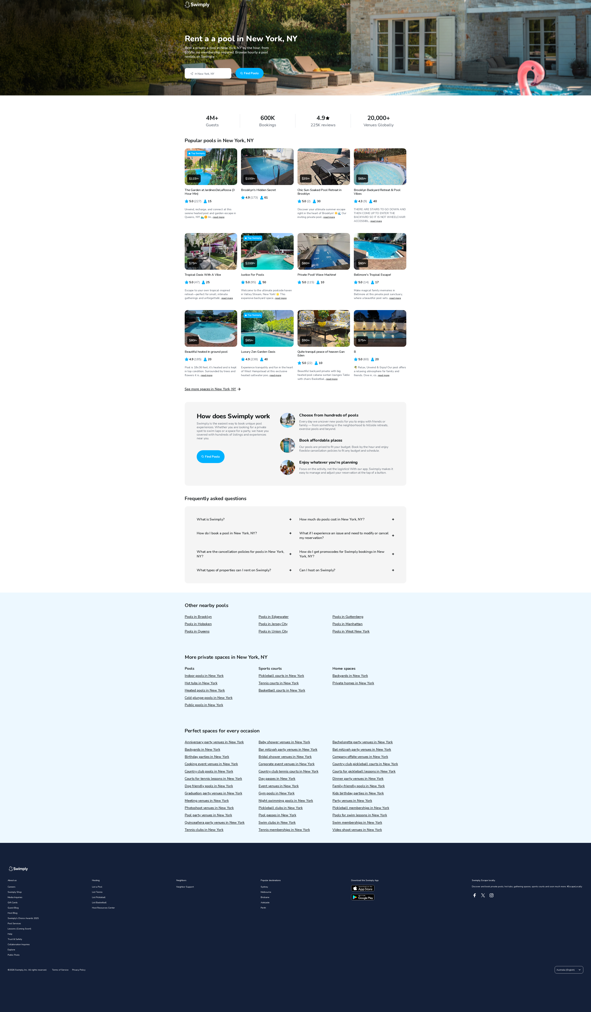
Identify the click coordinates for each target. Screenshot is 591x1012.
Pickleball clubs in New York (281, 808)
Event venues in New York (279, 786)
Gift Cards (13, 902)
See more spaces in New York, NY (210, 389)
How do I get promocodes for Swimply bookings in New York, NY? (341, 554)
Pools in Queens (197, 631)
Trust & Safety (15, 939)
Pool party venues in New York (208, 815)
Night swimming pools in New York (286, 800)
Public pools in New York (204, 705)
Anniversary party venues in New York (214, 742)
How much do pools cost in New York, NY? (331, 519)
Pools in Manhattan (347, 624)
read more (218, 217)
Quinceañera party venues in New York (215, 822)
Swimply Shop (15, 892)
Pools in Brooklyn (198, 616)
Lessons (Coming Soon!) (19, 928)
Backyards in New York (350, 675)
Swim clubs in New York (277, 822)
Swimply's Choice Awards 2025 (23, 918)
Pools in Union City (273, 631)
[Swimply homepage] (295, 5)
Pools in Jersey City (273, 624)
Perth (263, 907)
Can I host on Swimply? (317, 570)
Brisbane (265, 897)
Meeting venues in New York (207, 800)
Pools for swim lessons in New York (359, 815)
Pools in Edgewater (274, 616)
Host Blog (12, 913)
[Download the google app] (362, 897)
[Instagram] (491, 895)
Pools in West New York (351, 631)
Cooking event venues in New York (211, 764)
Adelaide (265, 902)
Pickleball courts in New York (281, 675)
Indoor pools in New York (204, 675)
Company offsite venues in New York (360, 756)
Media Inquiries (15, 897)
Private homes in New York (353, 683)
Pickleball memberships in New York (360, 808)
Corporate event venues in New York (287, 764)
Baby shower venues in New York (284, 742)
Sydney (264, 886)
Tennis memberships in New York (284, 829)
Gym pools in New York (276, 793)
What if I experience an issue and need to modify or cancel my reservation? (344, 535)
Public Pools (14, 954)
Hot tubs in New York (201, 683)
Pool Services (14, 923)
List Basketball (99, 902)
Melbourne (266, 892)
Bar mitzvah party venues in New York (288, 749)
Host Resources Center (103, 907)
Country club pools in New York (209, 771)
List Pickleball (98, 897)
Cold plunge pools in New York (209, 697)
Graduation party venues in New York (213, 793)
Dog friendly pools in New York (209, 786)
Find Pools (251, 73)
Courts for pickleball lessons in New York (364, 771)
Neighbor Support (185, 886)
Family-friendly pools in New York (358, 786)
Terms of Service (60, 969)
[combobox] (208, 73)
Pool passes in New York (277, 815)
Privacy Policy (78, 969)
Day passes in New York (277, 778)
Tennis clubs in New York (204, 829)
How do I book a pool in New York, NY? (227, 533)
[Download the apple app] (362, 888)
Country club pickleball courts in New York (365, 764)
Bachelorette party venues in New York (362, 742)
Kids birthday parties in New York (358, 793)
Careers (11, 886)
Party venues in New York (352, 800)
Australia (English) (566, 969)
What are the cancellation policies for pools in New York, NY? (240, 554)
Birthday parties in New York (207, 756)
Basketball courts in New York (282, 690)
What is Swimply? (210, 519)
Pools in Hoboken (198, 624)
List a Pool (97, 886)
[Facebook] (474, 895)
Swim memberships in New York (357, 822)
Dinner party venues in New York (358, 778)
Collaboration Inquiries (19, 944)
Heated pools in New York (205, 690)
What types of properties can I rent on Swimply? (234, 570)
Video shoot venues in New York (357, 829)
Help (10, 934)
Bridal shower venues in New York (285, 756)
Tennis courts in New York (279, 683)
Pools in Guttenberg (347, 616)
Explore (11, 949)
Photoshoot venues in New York (209, 808)
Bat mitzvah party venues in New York (361, 749)
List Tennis (97, 892)
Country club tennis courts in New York (288, 771)
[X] (483, 895)
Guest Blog (13, 907)
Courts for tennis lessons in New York (213, 778)
